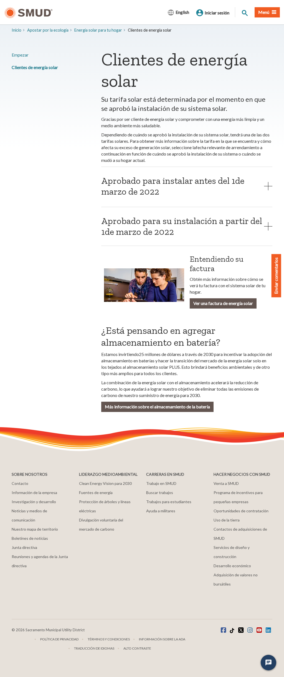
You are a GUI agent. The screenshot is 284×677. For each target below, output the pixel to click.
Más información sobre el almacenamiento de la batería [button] (157, 406)
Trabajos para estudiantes (168, 501)
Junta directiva (24, 547)
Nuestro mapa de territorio (35, 529)
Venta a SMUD (226, 483)
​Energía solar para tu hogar (98, 30)
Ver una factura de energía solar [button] (223, 303)
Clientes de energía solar (35, 67)
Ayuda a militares (160, 510)
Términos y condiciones (109, 639)
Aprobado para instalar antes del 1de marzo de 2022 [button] (172, 186)
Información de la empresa (34, 492)
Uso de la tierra (227, 520)
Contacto (20, 483)
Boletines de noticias (30, 538)
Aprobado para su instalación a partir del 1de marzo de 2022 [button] (181, 226)
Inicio (16, 30)
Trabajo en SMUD (161, 483)
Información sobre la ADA (162, 639)
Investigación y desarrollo (34, 501)
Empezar (20, 54)
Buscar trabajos (159, 492)
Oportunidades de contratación (241, 510)
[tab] (186, 186)
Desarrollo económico (232, 565)
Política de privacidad (59, 639)
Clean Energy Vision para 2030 (105, 483)
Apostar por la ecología (48, 30)
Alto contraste (137, 648)
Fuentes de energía (96, 492)
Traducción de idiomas (94, 648)
